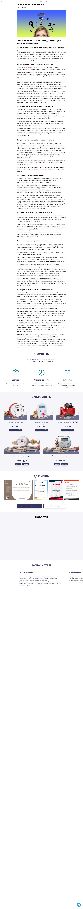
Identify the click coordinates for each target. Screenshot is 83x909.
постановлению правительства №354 (28, 189)
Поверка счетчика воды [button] (15, 422)
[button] (18, 430)
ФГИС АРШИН (21, 169)
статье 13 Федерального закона (32, 67)
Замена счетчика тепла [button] (61, 456)
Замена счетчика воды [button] (22, 456)
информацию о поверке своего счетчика (42, 169)
